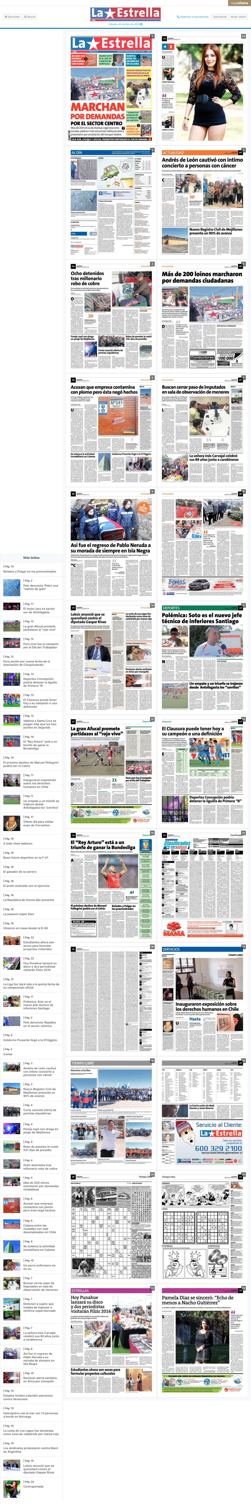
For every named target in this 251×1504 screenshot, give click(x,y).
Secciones (13, 16)
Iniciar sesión (238, 16)
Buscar (31, 16)
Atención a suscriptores (194, 16)
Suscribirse (219, 16)
